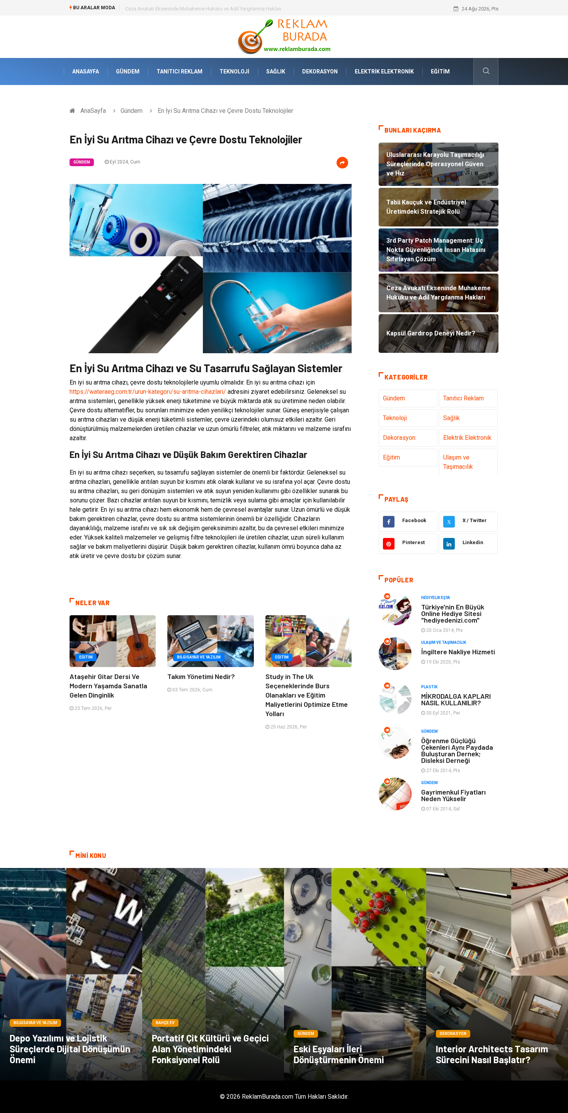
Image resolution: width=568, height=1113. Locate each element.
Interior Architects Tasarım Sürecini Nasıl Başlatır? (492, 1054)
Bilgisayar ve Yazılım (199, 657)
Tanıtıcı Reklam (179, 71)
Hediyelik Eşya (435, 598)
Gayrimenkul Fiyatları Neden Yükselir (453, 795)
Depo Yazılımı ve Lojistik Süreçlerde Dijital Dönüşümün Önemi (70, 1048)
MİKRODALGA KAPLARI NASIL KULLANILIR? (456, 699)
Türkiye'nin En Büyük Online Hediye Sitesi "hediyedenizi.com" (452, 613)
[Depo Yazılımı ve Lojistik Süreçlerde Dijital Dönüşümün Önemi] (71, 974)
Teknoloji (234, 71)
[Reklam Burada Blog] (284, 36)
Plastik (429, 687)
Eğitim (440, 71)
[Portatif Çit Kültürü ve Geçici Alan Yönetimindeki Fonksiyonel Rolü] (213, 974)
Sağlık (275, 71)
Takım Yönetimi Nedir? (201, 676)
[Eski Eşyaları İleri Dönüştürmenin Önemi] (355, 974)
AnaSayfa (85, 71)
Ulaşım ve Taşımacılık (458, 462)
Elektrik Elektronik (384, 71)
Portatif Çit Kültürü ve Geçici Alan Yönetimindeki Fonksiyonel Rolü (210, 1048)
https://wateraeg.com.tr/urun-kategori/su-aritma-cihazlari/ (148, 391)
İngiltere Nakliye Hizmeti (458, 651)
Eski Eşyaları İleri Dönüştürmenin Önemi (339, 1054)
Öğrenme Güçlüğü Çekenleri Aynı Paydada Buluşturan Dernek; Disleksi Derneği (457, 750)
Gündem (127, 71)
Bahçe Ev (165, 1023)
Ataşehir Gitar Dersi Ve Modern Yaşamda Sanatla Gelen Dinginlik (108, 685)
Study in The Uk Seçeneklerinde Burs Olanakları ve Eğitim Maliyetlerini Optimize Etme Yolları (306, 695)
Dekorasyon (320, 71)
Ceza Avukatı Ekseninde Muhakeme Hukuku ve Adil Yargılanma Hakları (203, 9)
